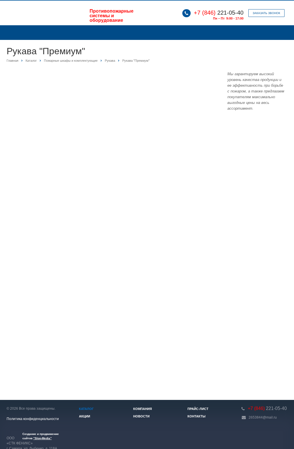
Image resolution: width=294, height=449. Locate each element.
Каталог (86, 409)
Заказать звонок (266, 13)
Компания (142, 409)
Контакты (196, 416)
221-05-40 (218, 12)
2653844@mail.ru (263, 417)
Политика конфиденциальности (33, 419)
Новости (141, 416)
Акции (84, 416)
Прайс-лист (197, 409)
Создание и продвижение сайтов (40, 436)
